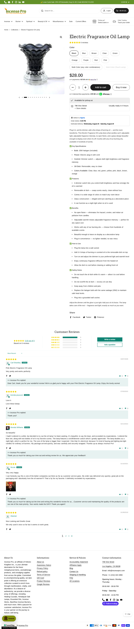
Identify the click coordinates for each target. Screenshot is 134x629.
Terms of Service (43, 575)
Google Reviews (43, 584)
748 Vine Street (108, 562)
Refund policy (42, 572)
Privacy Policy (42, 568)
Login (108, 11)
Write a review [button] (109, 339)
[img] (11, 359)
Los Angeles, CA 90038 (111, 566)
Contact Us (74, 572)
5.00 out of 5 (30, 341)
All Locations (75, 581)
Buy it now (121, 87)
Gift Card (40, 578)
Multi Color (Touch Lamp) (116, 67)
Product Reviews (43, 581)
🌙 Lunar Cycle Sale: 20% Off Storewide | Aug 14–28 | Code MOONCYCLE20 (67, 2)
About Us (40, 562)
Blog (71, 568)
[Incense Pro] (15, 10)
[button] (121, 10)
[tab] (80, 108)
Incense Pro (23, 625)
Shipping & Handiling (78, 575)
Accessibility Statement (79, 562)
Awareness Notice (44, 565)
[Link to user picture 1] (11, 486)
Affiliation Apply (76, 565)
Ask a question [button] (109, 345)
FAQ (71, 578)
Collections (14, 30)
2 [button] (65, 536)
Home (6, 30)
